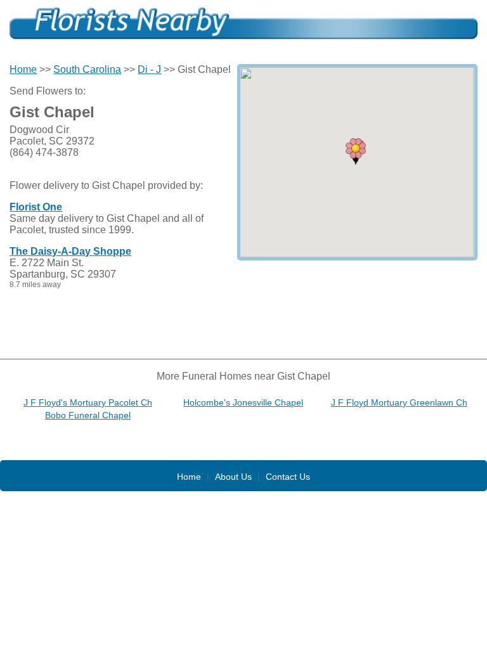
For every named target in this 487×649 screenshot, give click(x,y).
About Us (233, 477)
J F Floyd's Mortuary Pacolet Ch (87, 402)
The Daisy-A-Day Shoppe (70, 251)
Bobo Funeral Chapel (88, 415)
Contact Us (288, 477)
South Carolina (87, 69)
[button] (356, 151)
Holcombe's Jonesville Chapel (243, 402)
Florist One (36, 207)
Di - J (149, 69)
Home (23, 69)
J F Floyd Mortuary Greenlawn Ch (399, 402)
